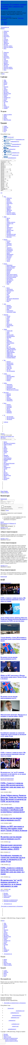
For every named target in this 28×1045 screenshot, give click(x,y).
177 (9, 852)
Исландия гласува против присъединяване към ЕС (9, 658)
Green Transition (7, 458)
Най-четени (4, 779)
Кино (5, 100)
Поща (5, 117)
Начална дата (4, 436)
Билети (5, 118)
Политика (6, 35)
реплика (3, 527)
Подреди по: (4, 524)
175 (9, 864)
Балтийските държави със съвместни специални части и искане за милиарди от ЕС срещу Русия (13, 734)
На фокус (6, 40)
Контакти (6, 894)
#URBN (6, 108)
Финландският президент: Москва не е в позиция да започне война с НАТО (14, 715)
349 (9, 841)
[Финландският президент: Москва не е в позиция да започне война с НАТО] (10, 710)
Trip (5, 104)
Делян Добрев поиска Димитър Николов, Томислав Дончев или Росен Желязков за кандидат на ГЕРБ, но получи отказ (14, 619)
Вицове (5, 90)
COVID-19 (6, 107)
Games (5, 96)
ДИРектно (6, 43)
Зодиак (5, 98)
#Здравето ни (7, 97)
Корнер (5, 448)
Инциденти (6, 36)
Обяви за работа (8, 114)
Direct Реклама (7, 119)
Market (5, 115)
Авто (5, 88)
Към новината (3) (5, 523)
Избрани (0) (13, 523)
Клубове (6, 101)
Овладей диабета (8, 45)
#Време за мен (7, 93)
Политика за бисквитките (10, 901)
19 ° (2, 192)
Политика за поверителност (11, 900)
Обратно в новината (6, 16)
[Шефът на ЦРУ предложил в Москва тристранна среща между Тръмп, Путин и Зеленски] (10, 671)
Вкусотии (6, 92)
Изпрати (3, 510)
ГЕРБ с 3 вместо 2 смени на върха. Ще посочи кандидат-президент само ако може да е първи (13, 599)
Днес (5, 23)
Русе (5, 131)
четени (2, 583)
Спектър (6, 39)
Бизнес (5, 450)
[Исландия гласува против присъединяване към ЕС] (10, 653)
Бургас (5, 130)
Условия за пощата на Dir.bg (11, 1040)
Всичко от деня (4, 890)
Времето (6, 94)
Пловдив (6, 127)
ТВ (4, 102)
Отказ (4, 437)
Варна (5, 128)
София (5, 126)
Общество (6, 31)
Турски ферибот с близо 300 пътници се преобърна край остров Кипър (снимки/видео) (14, 639)
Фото (5, 48)
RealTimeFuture (7, 459)
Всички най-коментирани (7, 778)
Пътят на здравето (8, 47)
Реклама (6, 893)
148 (9, 889)
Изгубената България (9, 463)
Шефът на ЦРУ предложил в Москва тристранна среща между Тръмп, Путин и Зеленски (14, 677)
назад (2, 1)
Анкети (5, 89)
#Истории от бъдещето (9, 443)
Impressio (6, 455)
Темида (5, 33)
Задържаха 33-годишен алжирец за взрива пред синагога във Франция (14, 6)
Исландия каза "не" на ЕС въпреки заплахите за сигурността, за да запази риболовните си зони (13, 774)
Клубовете (6, 464)
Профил (6, 491)
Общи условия (7, 896)
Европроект (7, 897)
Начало (5, 22)
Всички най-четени (6, 681)
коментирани (7, 583)
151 (9, 877)
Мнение (6, 41)
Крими (5, 32)
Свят (5, 24)
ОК (1, 437)
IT (4, 454)
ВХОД (2, 522)
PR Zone (6, 44)
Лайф (5, 447)
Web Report (6, 478)
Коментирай (4, 499)
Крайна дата (11, 436)
